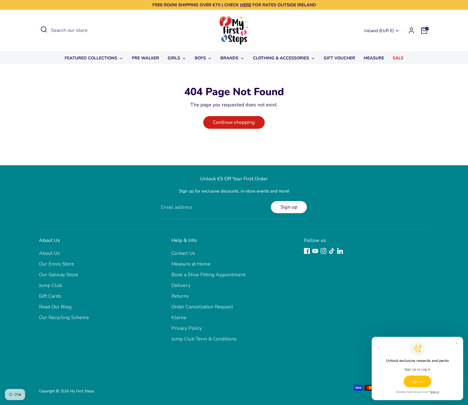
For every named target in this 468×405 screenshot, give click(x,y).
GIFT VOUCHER (339, 58)
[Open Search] (44, 29)
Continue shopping (234, 122)
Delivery (180, 285)
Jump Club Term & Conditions (204, 339)
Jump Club (50, 285)
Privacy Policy (186, 328)
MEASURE (374, 58)
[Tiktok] (332, 251)
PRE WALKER (145, 58)
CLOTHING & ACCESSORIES (281, 58)
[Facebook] (307, 251)
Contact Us (183, 253)
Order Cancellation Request (202, 307)
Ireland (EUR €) (379, 31)
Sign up (289, 207)
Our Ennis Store (56, 264)
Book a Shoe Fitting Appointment (208, 274)
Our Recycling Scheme (64, 317)
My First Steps (82, 391)
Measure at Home (190, 264)
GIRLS (174, 58)
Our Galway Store (58, 274)
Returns (180, 296)
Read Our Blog (55, 307)
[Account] (411, 30)
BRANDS (230, 58)
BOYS (201, 58)
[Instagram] (323, 251)
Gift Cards (50, 296)
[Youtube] (315, 251)
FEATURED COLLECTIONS (91, 58)
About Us (49, 253)
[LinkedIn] (340, 251)
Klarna (178, 317)
